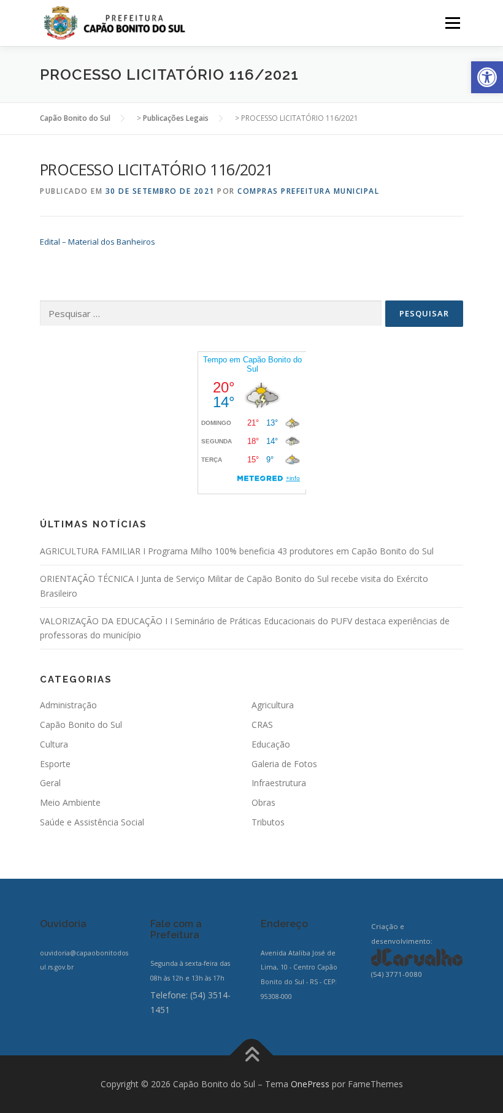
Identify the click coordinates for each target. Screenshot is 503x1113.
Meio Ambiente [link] (70, 802)
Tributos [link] (268, 822)
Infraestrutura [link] (279, 783)
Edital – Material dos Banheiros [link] (97, 241)
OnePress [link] (310, 1084)
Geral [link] (50, 783)
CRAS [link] (262, 724)
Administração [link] (68, 705)
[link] (487, 77)
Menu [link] (452, 22)
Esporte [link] (55, 764)
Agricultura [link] (273, 705)
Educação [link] (271, 744)
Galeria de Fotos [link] (284, 764)
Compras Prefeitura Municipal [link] (308, 191)
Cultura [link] (54, 744)
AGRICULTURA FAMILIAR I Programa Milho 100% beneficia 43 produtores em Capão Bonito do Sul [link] (237, 551)
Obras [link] (263, 802)
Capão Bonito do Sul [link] (81, 724)
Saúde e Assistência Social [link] (92, 822)
